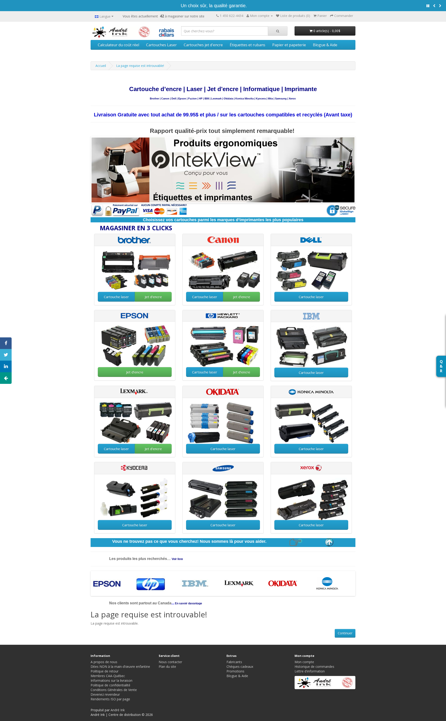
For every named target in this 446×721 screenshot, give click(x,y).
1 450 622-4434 (231, 15)
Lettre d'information (310, 671)
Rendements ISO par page (110, 699)
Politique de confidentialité (110, 685)
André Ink (118, 710)
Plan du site (167, 666)
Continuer (345, 633)
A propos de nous (104, 662)
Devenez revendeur (105, 694)
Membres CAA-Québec (108, 676)
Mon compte (304, 662)
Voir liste (177, 559)
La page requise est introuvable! (140, 65)
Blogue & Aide (325, 44)
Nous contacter (170, 662)
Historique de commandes (314, 666)
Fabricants (234, 662)
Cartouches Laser (161, 44)
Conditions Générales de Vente (114, 690)
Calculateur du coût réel (118, 44)
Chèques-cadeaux (239, 666)
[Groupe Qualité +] (325, 682)
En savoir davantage (188, 603)
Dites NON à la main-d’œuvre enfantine (120, 666)
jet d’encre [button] (241, 296)
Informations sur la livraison (111, 680)
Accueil (100, 65)
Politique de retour (104, 671)
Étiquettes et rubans (247, 44)
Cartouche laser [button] (116, 296)
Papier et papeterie (289, 44)
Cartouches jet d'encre (203, 44)
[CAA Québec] (166, 31)
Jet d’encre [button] (153, 296)
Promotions (235, 671)
